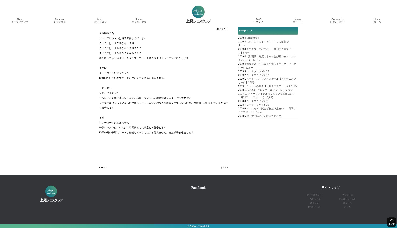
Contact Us (337, 20)
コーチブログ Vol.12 (257, 75)
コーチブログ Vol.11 (257, 101)
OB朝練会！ (253, 38)
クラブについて (314, 195)
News (298, 20)
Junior (139, 20)
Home (377, 20)
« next (102, 167)
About (20, 20)
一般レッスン (314, 199)
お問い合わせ (314, 207)
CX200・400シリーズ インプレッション (270, 90)
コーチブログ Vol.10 (257, 104)
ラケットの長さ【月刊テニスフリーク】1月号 (271, 86)
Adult (99, 20)
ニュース (347, 203)
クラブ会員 (347, 195)
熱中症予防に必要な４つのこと (263, 116)
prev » (224, 167)
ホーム (347, 207)
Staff (258, 20)
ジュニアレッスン (347, 199)
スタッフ (314, 203)
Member (59, 20)
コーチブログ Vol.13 (257, 71)
